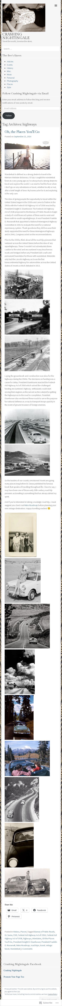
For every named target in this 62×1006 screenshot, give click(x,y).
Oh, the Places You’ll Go (22, 132)
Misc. (9, 71)
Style (9, 87)
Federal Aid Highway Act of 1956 (32, 935)
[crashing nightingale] (23, 30)
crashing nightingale (15, 36)
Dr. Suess (8, 935)
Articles (10, 61)
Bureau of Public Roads (44, 931)
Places (10, 84)
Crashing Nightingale (13, 970)
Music (9, 74)
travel (42, 945)
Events (9, 64)
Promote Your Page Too (14, 977)
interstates (36, 938)
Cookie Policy (52, 994)
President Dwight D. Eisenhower (26, 942)
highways (27, 938)
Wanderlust (15, 948)
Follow (9, 115)
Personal (10, 77)
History (10, 68)
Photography (12, 81)
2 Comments (26, 948)
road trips (35, 945)
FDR (15, 935)
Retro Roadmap (31, 505)
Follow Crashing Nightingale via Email (25, 93)
